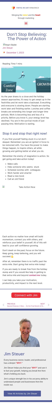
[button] (26, 23)
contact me (34, 275)
